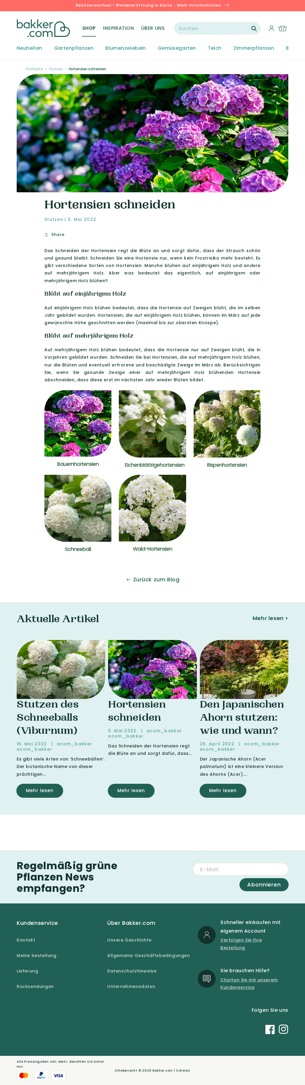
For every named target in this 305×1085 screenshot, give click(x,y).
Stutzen (56, 68)
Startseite (34, 68)
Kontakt (26, 940)
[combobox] (217, 28)
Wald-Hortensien (152, 548)
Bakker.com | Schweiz (171, 1070)
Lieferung (27, 971)
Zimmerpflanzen (254, 48)
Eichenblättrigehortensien (154, 465)
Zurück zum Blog (156, 579)
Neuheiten (29, 48)
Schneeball (78, 549)
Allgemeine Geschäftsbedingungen (148, 955)
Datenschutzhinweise (131, 971)
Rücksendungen (35, 986)
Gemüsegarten (177, 48)
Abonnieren (264, 884)
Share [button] (58, 235)
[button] (89, 28)
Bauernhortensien (78, 464)
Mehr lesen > (270, 618)
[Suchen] (254, 28)
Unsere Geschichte (129, 940)
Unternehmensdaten (131, 986)
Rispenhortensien (227, 465)
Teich (215, 48)
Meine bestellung (37, 955)
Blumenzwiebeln (125, 48)
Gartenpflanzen (74, 48)
